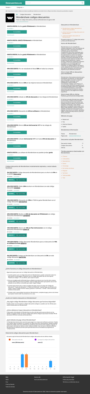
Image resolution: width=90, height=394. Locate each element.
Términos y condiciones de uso (71, 382)
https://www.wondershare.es (22, 21)
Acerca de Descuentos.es (41, 379)
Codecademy (66, 159)
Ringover (65, 170)
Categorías (20, 7)
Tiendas (8, 7)
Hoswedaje (65, 166)
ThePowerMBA (66, 175)
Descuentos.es (14, 3)
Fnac (7, 382)
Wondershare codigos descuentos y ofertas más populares (72, 29)
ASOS (7, 379)
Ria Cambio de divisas (68, 168)
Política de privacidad (68, 379)
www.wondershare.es (75, 136)
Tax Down (65, 173)
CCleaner (65, 156)
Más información (10, 35)
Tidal (64, 178)
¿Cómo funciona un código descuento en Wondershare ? (73, 32)
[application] (32, 358)
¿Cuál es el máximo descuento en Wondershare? (71, 36)
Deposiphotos (66, 161)
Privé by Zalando (10, 384)
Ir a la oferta (17, 32)
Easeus (64, 163)
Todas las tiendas (10, 386)
